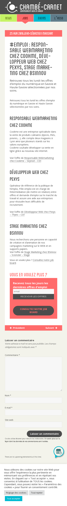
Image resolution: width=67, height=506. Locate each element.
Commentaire (12, 355)
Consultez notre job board (33, 310)
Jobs (25, 18)
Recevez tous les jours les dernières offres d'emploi (30, 285)
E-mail (8, 407)
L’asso (58, 18)
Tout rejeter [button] (37, 492)
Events (42, 18)
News (8, 18)
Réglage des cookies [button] (16, 492)
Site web (9, 419)
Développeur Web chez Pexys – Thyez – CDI (32, 213)
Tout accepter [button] (13, 498)
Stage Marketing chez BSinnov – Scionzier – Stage (33, 253)
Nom (8, 395)
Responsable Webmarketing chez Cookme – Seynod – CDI (32, 159)
